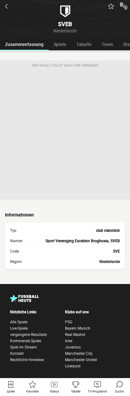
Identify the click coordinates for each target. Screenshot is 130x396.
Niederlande (109, 261)
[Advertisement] (65, 135)
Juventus (73, 346)
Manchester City (78, 353)
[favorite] (111, 6)
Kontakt (17, 353)
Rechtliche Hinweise (27, 359)
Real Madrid (75, 334)
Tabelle (84, 44)
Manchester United (81, 359)
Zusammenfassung (24, 44)
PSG (68, 321)
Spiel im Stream (23, 346)
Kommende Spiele (25, 340)
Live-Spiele (19, 328)
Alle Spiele (18, 321)
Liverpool (72, 365)
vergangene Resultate (28, 334)
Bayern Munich (77, 328)
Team (107, 44)
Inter (69, 340)
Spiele (60, 44)
